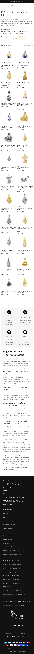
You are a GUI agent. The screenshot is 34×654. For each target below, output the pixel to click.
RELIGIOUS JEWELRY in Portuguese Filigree (14, 594)
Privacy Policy (6, 543)
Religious (10, 33)
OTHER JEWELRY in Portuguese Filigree (13, 605)
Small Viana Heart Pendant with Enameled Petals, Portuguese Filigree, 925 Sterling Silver (8, 250)
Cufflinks (4, 33)
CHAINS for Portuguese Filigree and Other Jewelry (16, 601)
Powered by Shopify (19, 648)
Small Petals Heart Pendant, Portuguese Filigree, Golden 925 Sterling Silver (24, 291)
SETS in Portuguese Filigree (10, 572)
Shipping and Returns (9, 524)
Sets (15, 31)
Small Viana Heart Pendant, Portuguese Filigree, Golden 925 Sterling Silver (24, 147)
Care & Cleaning (7, 528)
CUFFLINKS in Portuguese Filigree (12, 590)
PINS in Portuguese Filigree (10, 587)
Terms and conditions (9, 535)
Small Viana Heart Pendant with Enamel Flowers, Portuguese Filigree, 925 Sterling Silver (8, 126)
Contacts (5, 517)
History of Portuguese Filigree (11, 550)
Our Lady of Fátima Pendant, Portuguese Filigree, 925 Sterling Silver (8, 271)
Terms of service (12, 651)
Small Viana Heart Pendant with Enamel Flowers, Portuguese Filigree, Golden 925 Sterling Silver (24, 105)
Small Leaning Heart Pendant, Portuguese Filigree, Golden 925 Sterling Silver (24, 126)
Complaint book (7, 547)
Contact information (22, 651)
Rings (19, 31)
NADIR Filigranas (11, 648)
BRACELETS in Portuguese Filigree (12, 583)
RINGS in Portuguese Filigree (11, 579)
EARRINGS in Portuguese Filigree (12, 564)
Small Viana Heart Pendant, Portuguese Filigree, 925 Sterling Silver (24, 208)
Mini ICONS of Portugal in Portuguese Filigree (15, 598)
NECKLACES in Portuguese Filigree (12, 568)
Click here (11, 469)
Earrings (3, 31)
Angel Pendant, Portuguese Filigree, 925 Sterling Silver (7, 187)
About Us (5, 513)
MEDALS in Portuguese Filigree (11, 575)
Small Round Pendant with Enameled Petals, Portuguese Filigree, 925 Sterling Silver (23, 64)
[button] (3, 5)
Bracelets (25, 31)
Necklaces (10, 31)
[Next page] (28, 302)
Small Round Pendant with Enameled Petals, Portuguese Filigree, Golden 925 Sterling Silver (8, 64)
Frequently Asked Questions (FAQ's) (12, 554)
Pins (30, 31)
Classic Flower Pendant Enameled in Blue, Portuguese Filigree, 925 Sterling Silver (25, 188)
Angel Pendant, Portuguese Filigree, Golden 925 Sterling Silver (23, 167)
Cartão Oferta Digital (8, 521)
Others (21, 33)
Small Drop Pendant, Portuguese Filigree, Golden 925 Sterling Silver (24, 84)
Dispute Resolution (8, 539)
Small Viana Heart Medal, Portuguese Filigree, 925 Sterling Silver (8, 167)
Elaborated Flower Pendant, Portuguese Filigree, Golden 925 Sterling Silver (24, 271)
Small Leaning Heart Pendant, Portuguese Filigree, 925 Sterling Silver (8, 147)
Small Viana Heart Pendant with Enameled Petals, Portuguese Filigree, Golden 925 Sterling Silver (24, 229)
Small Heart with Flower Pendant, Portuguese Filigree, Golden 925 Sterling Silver (9, 208)
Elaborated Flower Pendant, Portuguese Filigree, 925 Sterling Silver (8, 291)
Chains (16, 33)
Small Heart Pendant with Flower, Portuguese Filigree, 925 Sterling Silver (9, 228)
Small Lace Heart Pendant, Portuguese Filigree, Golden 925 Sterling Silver (8, 84)
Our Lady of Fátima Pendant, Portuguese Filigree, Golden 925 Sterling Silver (24, 250)
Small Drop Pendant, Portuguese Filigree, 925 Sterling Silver (8, 104)
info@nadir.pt (10, 504)
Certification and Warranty (10, 532)
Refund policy (27, 648)
